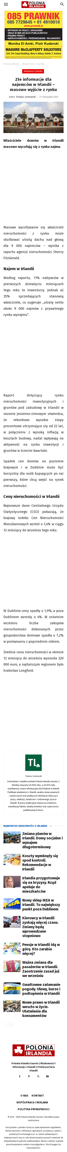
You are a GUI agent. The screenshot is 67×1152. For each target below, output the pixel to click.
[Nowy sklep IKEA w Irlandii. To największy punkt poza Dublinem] (12, 904)
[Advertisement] (33, 187)
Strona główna (11, 63)
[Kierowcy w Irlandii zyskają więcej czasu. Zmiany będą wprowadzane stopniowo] (12, 922)
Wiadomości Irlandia (33, 63)
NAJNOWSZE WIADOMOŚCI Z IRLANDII (25, 825)
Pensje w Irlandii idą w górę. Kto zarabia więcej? (41, 949)
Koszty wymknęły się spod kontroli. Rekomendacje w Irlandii (40, 862)
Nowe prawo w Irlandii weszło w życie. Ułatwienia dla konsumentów (41, 1009)
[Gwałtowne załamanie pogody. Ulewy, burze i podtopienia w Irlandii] (12, 988)
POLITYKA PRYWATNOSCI (33, 1109)
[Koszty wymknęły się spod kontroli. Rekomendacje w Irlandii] (12, 859)
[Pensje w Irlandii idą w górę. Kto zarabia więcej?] (12, 948)
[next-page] (11, 1024)
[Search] (62, 4)
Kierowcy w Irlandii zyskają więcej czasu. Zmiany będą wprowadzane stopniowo (40, 927)
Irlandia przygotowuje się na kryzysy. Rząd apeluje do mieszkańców (41, 885)
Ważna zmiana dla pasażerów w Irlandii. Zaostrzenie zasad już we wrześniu (40, 969)
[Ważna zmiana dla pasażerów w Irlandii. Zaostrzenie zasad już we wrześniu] (12, 966)
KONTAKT (38, 1095)
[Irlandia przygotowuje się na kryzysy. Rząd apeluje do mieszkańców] (12, 882)
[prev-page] (5, 1024)
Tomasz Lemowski (26, 96)
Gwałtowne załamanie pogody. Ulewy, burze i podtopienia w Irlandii (41, 989)
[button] (5, 4)
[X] (38, 1076)
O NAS (24, 1095)
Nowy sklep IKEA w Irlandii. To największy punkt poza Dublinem (41, 904)
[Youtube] (47, 1076)
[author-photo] (33, 771)
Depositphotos (33, 1148)
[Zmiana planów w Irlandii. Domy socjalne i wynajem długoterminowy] (12, 837)
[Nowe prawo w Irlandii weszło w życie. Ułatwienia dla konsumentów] (12, 1006)
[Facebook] (19, 1076)
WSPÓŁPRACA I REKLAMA (32, 1102)
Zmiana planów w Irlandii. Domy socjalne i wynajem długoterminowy (42, 840)
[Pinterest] (28, 1076)
